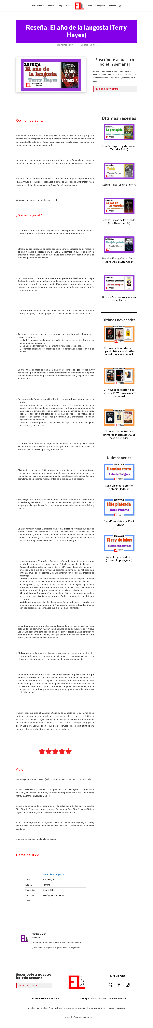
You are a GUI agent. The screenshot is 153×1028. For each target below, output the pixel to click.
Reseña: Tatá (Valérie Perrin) (119, 184)
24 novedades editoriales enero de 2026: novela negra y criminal (119, 393)
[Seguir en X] (110, 984)
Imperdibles (64, 6)
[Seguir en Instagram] (127, 984)
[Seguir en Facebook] (119, 984)
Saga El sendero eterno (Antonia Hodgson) (119, 487)
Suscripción (100, 6)
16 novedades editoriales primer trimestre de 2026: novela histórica (119, 435)
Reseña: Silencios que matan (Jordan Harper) (119, 298)
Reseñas (50, 6)
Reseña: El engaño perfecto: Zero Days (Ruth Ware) (119, 260)
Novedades (37, 6)
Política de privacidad (117, 998)
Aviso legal (84, 998)
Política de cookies (99, 998)
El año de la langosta (53, 874)
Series (89, 6)
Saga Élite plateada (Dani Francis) (119, 523)
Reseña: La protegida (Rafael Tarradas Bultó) (119, 147)
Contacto (112, 6)
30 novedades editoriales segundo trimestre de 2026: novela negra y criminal (119, 351)
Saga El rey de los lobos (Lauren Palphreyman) (119, 558)
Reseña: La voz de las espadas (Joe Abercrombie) (119, 221)
